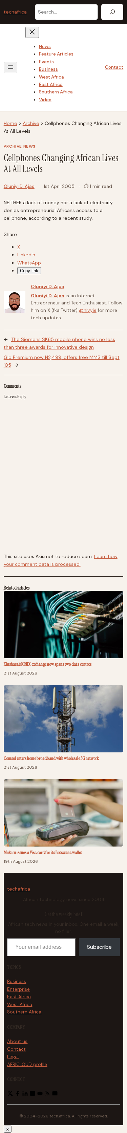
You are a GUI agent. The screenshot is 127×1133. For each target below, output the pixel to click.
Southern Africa (24, 1012)
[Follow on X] (10, 1095)
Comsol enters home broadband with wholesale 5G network (51, 758)
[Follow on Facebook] (18, 1095)
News (29, 146)
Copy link (29, 270)
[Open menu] (10, 67)
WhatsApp (29, 263)
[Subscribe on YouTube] (40, 1095)
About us (17, 1041)
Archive (31, 123)
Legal (13, 1057)
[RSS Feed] (47, 1095)
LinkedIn (26, 255)
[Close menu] (32, 32)
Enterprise (18, 989)
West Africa (19, 1004)
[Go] (112, 12)
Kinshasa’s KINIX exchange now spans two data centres (47, 664)
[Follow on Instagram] (32, 1095)
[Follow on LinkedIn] (25, 1095)
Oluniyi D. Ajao (19, 186)
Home (10, 123)
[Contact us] (55, 1095)
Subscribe (99, 946)
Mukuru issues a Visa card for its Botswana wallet (43, 852)
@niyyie (88, 310)
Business (16, 981)
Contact (114, 67)
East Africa (19, 997)
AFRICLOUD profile (27, 1064)
